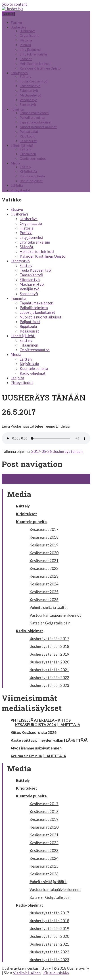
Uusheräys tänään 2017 (49, 638)
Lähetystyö (19, 73)
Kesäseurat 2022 (44, 568)
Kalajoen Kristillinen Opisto (40, 68)
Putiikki (25, 45)
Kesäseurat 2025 (44, 591)
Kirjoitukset (26, 513)
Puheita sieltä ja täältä (48, 607)
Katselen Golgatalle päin (49, 623)
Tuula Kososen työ (33, 81)
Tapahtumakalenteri (34, 113)
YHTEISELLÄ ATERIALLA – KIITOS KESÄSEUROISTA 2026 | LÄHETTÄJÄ (45, 722)
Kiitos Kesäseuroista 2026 (33, 732)
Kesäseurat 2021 (44, 560)
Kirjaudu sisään (56, 973)
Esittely (25, 76)
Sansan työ (28, 105)
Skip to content (14, 4)
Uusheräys (18, 27)
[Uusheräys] (12, 8)
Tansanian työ (30, 86)
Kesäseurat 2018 (44, 537)
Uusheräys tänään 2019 (49, 654)
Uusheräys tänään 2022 (49, 677)
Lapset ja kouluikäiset (36, 122)
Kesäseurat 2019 (44, 545)
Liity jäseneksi (30, 49)
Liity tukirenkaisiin (33, 54)
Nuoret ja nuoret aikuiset (38, 127)
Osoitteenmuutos (33, 158)
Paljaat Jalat (29, 131)
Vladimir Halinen (27, 973)
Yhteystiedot (20, 190)
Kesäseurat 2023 (44, 576)
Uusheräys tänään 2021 (49, 669)
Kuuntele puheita (32, 176)
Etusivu (16, 23)
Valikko (8, 14)
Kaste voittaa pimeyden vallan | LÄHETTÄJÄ (49, 740)
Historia (26, 40)
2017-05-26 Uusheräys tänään (57, 451)
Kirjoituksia (28, 171)
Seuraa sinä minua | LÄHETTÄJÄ (38, 755)
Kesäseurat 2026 (44, 599)
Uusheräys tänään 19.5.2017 (28, 476)
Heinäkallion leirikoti (35, 64)
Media (15, 163)
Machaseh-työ (30, 95)
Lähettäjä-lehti (22, 146)
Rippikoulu (27, 136)
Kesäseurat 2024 (44, 584)
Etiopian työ (29, 90)
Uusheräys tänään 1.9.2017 (27, 481)
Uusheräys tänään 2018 (49, 646)
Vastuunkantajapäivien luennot (55, 615)
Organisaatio (30, 35)
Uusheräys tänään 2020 (49, 662)
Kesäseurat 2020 (44, 552)
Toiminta (17, 109)
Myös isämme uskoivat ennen (36, 748)
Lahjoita (17, 185)
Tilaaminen (28, 154)
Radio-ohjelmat (31, 181)
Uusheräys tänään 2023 (49, 685)
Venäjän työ (28, 100)
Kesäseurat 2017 (44, 529)
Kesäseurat (28, 141)
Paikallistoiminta (32, 117)
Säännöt (26, 59)
